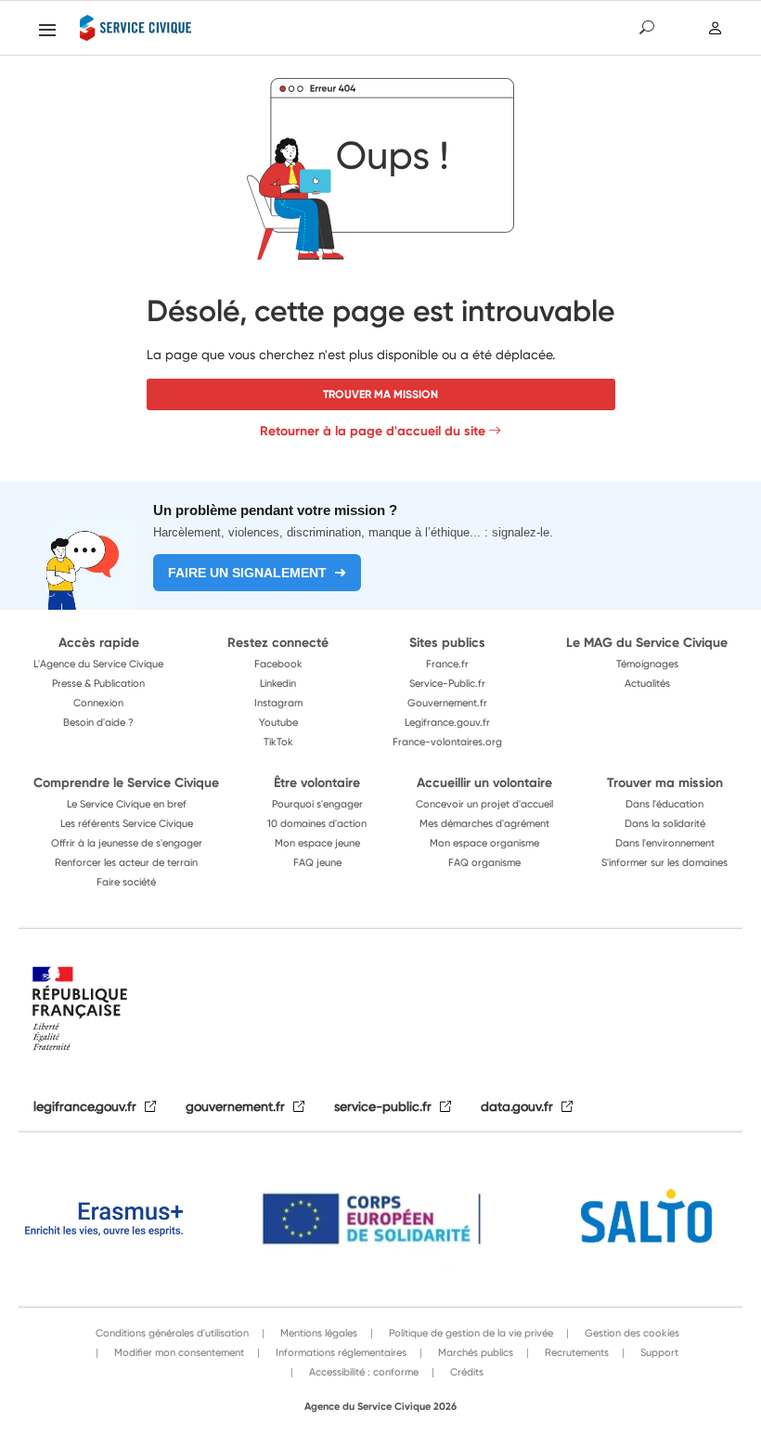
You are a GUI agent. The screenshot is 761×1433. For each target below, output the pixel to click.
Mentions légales (317, 1332)
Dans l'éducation (664, 803)
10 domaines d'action (317, 823)
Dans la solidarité (665, 823)
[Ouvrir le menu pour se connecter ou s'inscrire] (716, 28)
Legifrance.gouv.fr (447, 722)
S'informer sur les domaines (664, 862)
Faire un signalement (247, 572)
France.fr (447, 663)
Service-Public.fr (447, 683)
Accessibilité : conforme (362, 1371)
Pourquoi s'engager (317, 803)
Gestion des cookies (630, 1332)
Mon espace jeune (317, 842)
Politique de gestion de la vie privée (469, 1332)
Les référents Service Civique (126, 823)
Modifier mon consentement (177, 1352)
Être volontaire (317, 782)
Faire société (126, 881)
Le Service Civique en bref (127, 803)
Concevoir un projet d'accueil (484, 803)
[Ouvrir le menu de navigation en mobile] (47, 29)
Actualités (647, 683)
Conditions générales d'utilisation (172, 1332)
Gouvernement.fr (447, 702)
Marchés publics (474, 1352)
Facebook (278, 663)
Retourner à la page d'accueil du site (372, 430)
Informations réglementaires (339, 1352)
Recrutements (575, 1352)
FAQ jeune (317, 862)
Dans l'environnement (665, 842)
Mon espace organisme (484, 842)
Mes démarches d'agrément (484, 823)
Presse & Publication (98, 683)
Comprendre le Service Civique (126, 782)
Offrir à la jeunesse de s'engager (126, 842)
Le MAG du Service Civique (647, 642)
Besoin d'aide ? (98, 722)
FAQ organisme (484, 862)
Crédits (465, 1371)
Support (658, 1352)
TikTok (278, 741)
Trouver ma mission (380, 394)
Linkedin (278, 683)
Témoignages (647, 663)
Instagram (278, 702)
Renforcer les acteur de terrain (126, 862)
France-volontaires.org (447, 741)
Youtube (278, 722)
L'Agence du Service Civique (98, 663)
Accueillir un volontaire (484, 782)
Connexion (98, 702)
